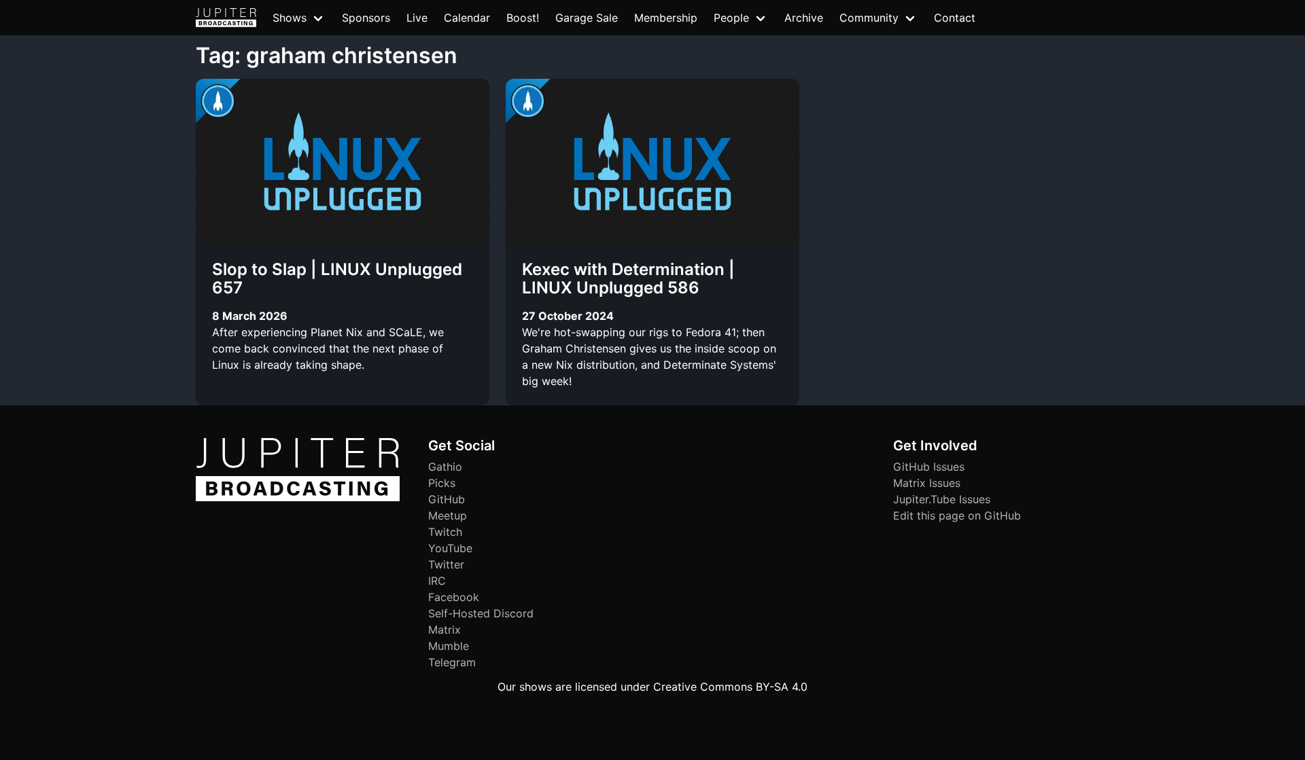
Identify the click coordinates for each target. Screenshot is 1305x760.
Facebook (453, 597)
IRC (437, 580)
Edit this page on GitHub (957, 515)
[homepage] (226, 17)
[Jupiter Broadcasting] (298, 498)
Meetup (447, 515)
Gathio (445, 466)
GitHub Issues (928, 466)
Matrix (444, 629)
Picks (441, 483)
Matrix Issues (926, 483)
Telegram (452, 662)
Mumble (448, 646)
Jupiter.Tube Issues (941, 499)
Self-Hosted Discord (481, 613)
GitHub (446, 499)
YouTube (450, 548)
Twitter (446, 564)
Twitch (445, 532)
